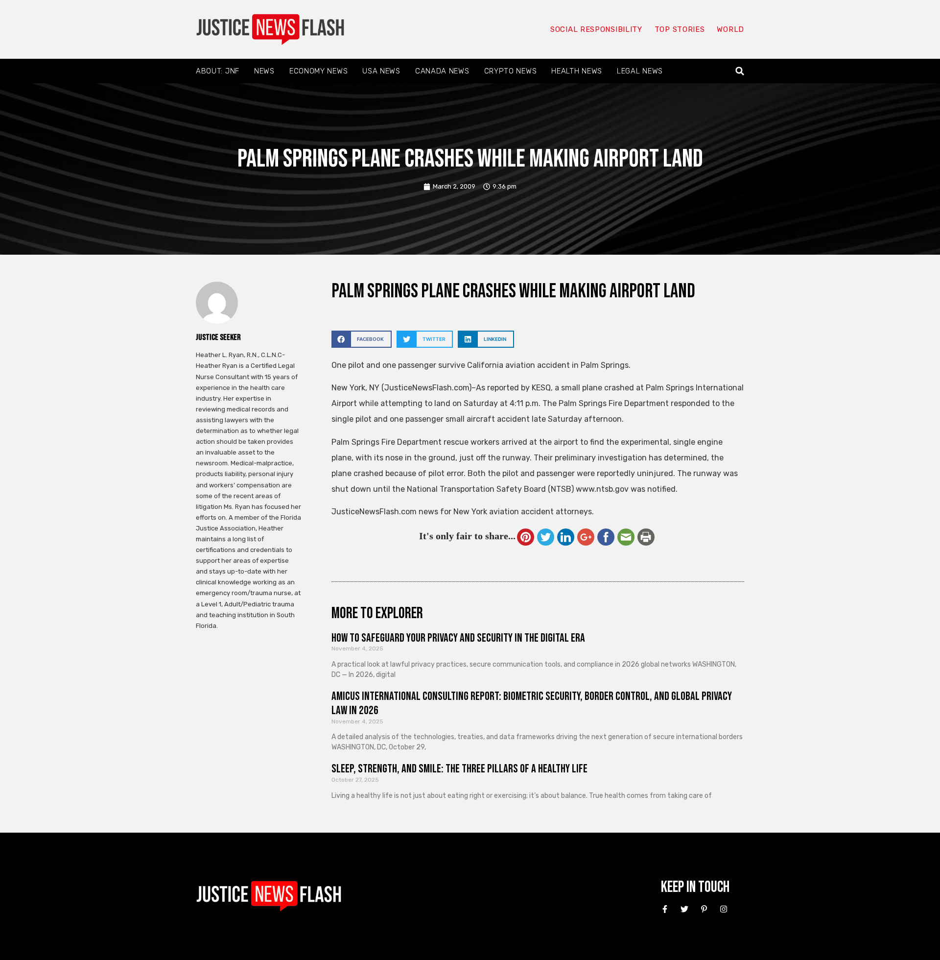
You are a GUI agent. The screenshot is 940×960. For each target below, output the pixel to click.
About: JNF (217, 71)
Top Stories (680, 29)
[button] (740, 71)
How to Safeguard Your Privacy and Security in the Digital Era (458, 638)
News (264, 71)
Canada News (442, 71)
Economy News (318, 71)
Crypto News (510, 71)
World (730, 29)
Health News (576, 71)
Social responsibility (596, 29)
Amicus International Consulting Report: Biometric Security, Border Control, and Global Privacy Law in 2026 (531, 703)
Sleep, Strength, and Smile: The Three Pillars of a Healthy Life (459, 769)
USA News (381, 71)
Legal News (640, 71)
